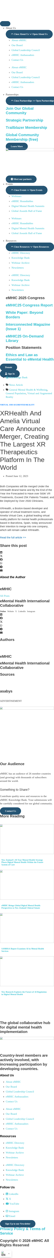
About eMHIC (19, 40)
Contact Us (17, 59)
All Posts (5, 595)
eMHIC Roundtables (22, 201)
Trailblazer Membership (26, 127)
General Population (16, 393)
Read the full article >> (13, 537)
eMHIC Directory (21, 252)
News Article (16, 384)
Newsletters (18, 267)
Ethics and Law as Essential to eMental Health (30, 357)
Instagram (31, 611)
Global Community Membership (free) (22, 137)
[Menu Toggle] (5, 23)
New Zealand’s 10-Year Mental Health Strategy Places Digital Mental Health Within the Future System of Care (22, 862)
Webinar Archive (21, 262)
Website (10, 611)
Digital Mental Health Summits (28, 206)
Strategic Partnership (24, 120)
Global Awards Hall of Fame (27, 211)
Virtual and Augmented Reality (17, 405)
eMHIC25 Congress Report (29, 305)
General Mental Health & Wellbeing (28, 389)
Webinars (16, 196)
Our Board (17, 45)
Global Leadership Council (26, 50)
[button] (27, 552)
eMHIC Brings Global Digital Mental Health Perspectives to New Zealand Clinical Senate (20, 906)
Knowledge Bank (21, 257)
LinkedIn (22, 611)
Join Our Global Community (20, 110)
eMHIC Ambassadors (23, 55)
